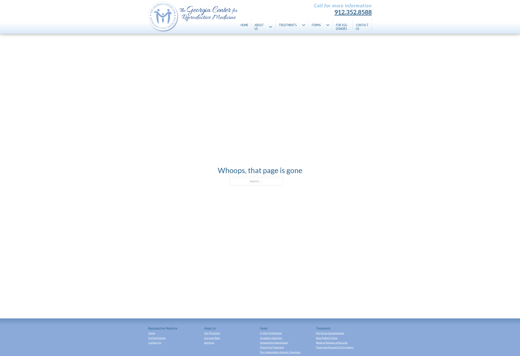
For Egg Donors (341, 26)
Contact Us (362, 26)
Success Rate (212, 338)
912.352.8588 (353, 12)
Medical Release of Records (332, 342)
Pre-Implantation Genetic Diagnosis (280, 352)
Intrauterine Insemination (274, 342)
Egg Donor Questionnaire (330, 333)
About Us (259, 26)
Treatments (288, 25)
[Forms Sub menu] (329, 23)
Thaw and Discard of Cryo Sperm (334, 347)
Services (209, 342)
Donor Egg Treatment (272, 347)
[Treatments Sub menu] (305, 23)
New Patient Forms (326, 338)
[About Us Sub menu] (272, 25)
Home (244, 25)
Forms (316, 25)
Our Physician (212, 333)
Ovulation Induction (271, 338)
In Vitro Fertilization (271, 333)
